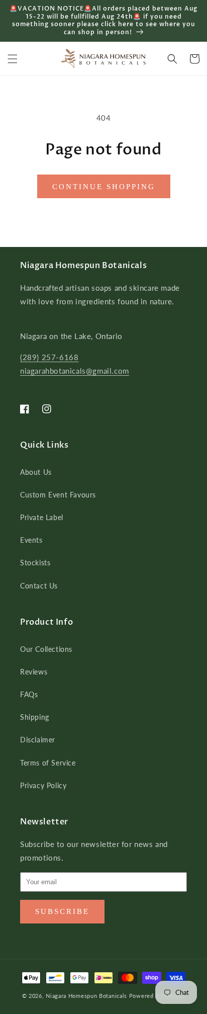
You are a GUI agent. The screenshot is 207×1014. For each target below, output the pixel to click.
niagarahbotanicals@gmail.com (74, 370)
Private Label (41, 517)
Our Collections (46, 649)
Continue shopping (103, 187)
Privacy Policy (43, 785)
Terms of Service (48, 762)
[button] (13, 59)
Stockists (35, 562)
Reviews (33, 671)
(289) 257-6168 (49, 357)
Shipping (34, 717)
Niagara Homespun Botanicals (86, 995)
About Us (36, 472)
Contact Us (39, 585)
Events (31, 540)
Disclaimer (37, 739)
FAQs (29, 694)
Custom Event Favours (58, 494)
